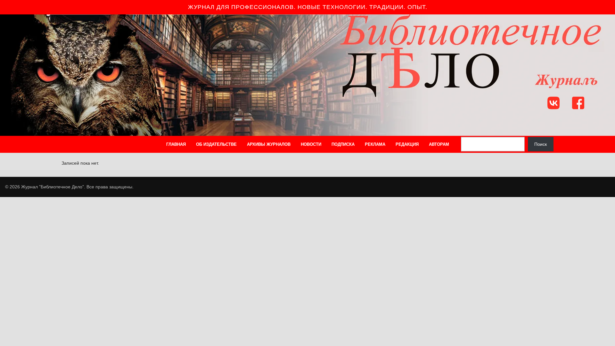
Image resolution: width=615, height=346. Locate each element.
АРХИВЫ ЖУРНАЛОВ (269, 144)
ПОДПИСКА (343, 144)
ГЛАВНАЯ (176, 144)
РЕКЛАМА (375, 144)
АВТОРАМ (439, 144)
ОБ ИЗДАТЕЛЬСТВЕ (216, 144)
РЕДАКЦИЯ (407, 144)
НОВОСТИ (311, 144)
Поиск (540, 144)
